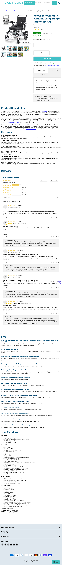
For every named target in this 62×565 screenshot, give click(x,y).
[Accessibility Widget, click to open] (59, 282)
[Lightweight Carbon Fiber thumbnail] (15, 48)
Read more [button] (6, 215)
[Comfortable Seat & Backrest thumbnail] (3, 54)
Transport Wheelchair (13, 122)
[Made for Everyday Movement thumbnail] (26, 48)
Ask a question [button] (54, 181)
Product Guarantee (47, 75)
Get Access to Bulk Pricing (51, 65)
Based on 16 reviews (9, 182)
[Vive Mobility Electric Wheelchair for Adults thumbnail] (9, 48)
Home (2, 11)
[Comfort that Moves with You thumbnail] (9, 54)
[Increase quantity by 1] (47, 52)
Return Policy (54, 70)
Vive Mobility (38, 25)
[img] (12, 205)
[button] (37, 30)
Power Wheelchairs (11, 11)
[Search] (54, 3)
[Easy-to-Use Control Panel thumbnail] (20, 48)
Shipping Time (40, 70)
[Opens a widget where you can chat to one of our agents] (55, 562)
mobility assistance (31, 129)
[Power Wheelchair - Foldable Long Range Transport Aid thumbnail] (3, 48)
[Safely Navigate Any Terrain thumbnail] (15, 54)
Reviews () (6, 201)
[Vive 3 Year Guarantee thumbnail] (20, 54)
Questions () (16, 201)
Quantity (35, 49)
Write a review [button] (43, 181)
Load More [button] (31, 329)
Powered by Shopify (31, 562)
